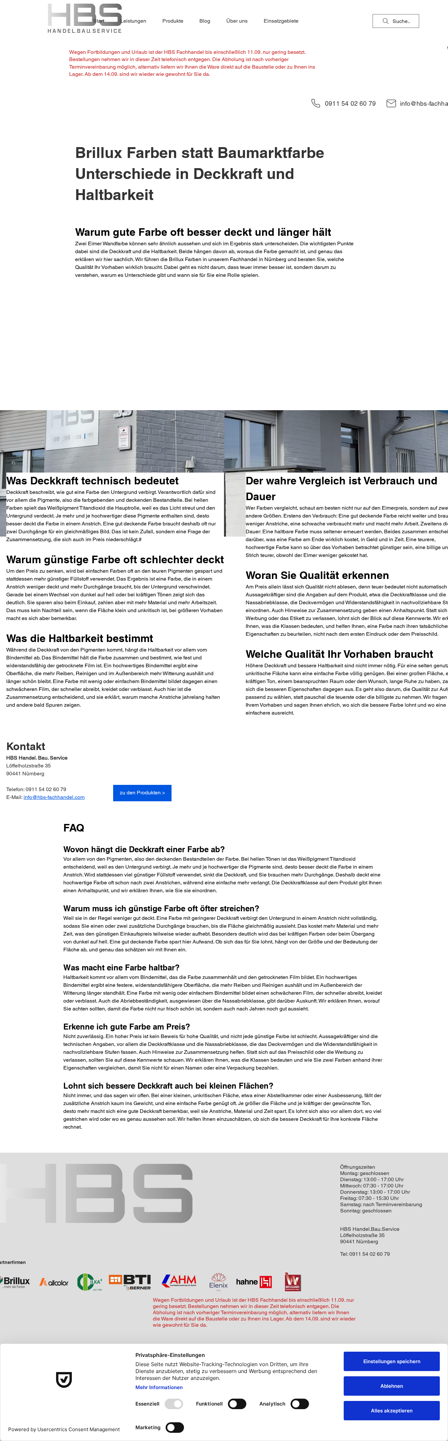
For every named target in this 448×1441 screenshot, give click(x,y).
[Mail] (391, 103)
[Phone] (315, 103)
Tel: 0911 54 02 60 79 (365, 1254)
